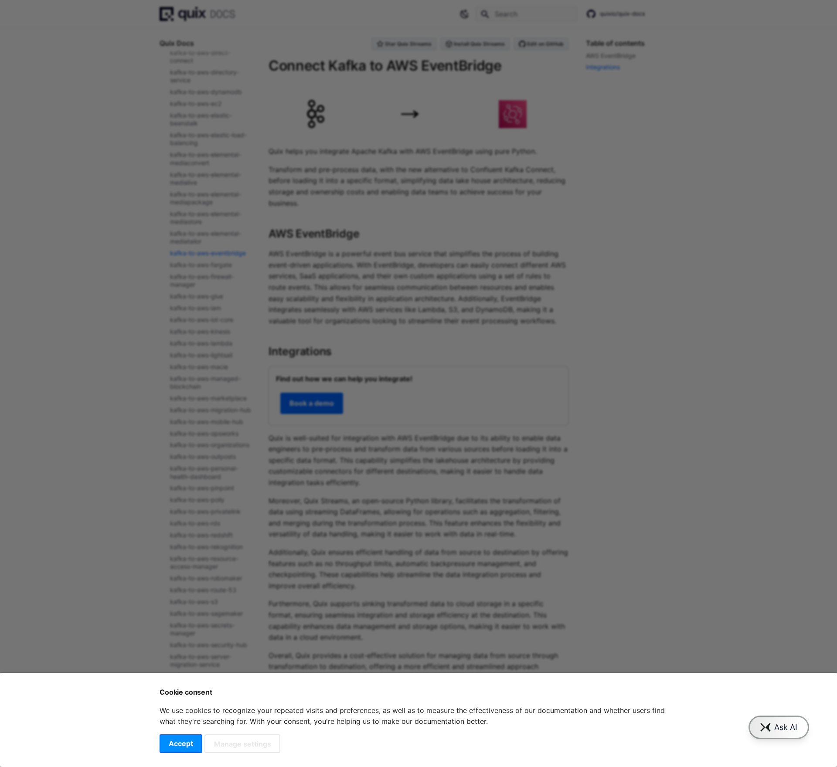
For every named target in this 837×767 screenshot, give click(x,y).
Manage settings (242, 743)
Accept (181, 743)
